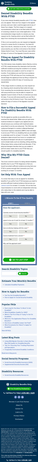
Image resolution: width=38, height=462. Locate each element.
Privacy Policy (19, 416)
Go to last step (20, 259)
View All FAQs (6, 330)
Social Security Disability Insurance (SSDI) (18, 362)
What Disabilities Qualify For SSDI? (16, 312)
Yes (10, 216)
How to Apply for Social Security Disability (18, 297)
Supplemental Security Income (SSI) (16, 364)
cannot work (5, 185)
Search (23, 273)
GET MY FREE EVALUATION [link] (20, 9)
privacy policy (29, 452)
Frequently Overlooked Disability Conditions (19, 349)
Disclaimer (19, 419)
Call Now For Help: (20, 393)
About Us (19, 405)
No (26, 216)
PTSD (31, 20)
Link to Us (19, 412)
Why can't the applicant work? (12, 243)
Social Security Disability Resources (17, 375)
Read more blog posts (9, 353)
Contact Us (19, 409)
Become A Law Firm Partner (19, 402)
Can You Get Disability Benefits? (15, 295)
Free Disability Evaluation (20, 389)
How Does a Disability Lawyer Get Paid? (18, 323)
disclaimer (19, 452)
